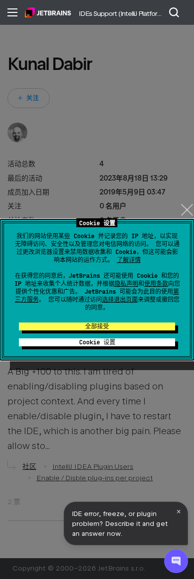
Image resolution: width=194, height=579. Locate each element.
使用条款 (156, 284)
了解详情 (129, 260)
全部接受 (97, 326)
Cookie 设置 (97, 342)
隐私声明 (126, 284)
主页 (48, 12)
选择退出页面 (120, 300)
